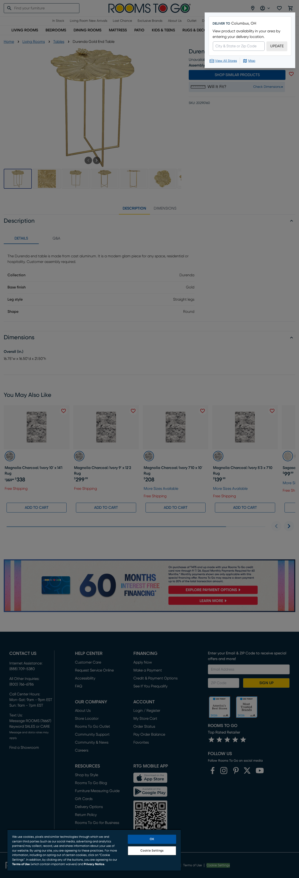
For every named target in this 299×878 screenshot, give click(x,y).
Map (251, 61)
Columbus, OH (243, 23)
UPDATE (277, 46)
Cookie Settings (152, 850)
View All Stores (226, 61)
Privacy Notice (94, 864)
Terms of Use (21, 864)
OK (152, 839)
